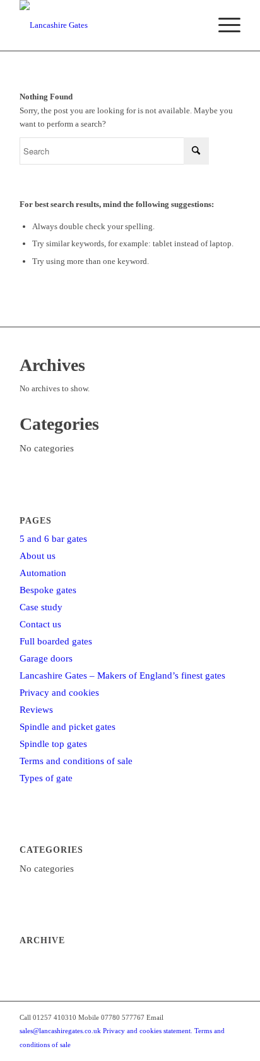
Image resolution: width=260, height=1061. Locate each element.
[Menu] (223, 25)
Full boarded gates (56, 641)
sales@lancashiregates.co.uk (60, 1030)
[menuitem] (223, 25)
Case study (41, 607)
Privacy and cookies (59, 692)
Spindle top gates (53, 744)
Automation (43, 573)
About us (38, 556)
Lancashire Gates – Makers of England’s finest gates (122, 675)
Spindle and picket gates (67, 727)
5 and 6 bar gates (53, 539)
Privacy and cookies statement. (147, 1030)
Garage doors (46, 658)
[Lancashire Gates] (108, 25)
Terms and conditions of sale (76, 761)
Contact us (40, 624)
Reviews (36, 710)
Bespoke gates (48, 590)
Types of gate (46, 778)
